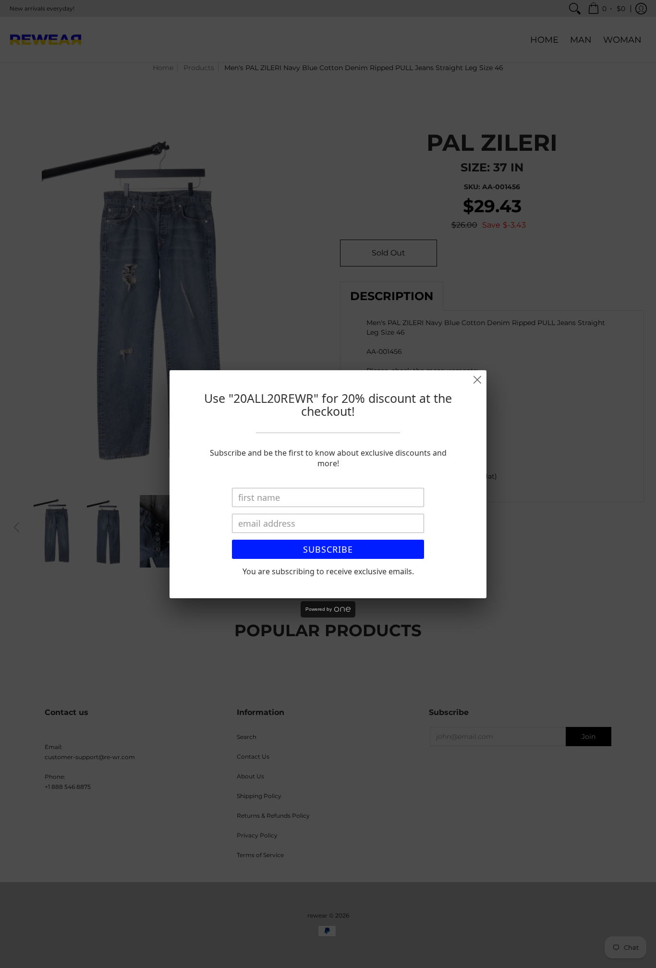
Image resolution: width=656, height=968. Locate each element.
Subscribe (328, 549)
